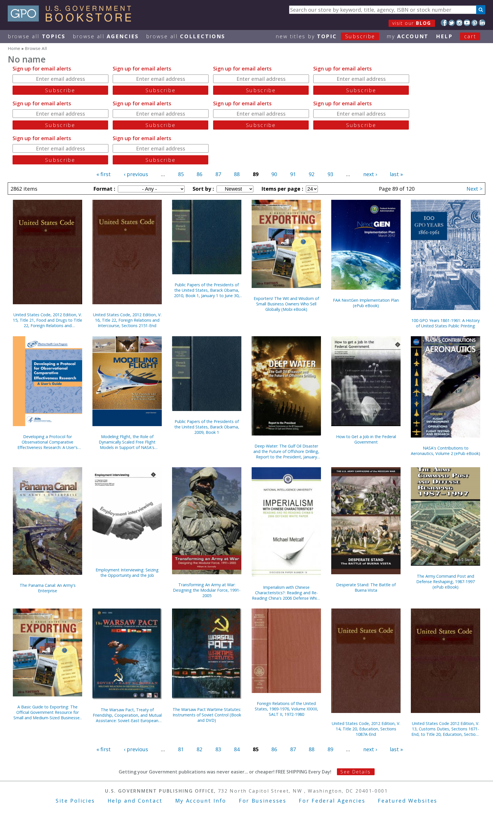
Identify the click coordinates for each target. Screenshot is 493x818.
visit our (411, 23)
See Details (355, 772)
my (408, 36)
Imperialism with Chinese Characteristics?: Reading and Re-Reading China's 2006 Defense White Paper (286, 593)
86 (199, 174)
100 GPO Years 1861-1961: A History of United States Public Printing (445, 323)
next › (370, 174)
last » (396, 174)
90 (274, 174)
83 (218, 749)
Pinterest (474, 22)
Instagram (459, 22)
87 (218, 174)
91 (293, 174)
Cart (470, 36)
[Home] (72, 19)
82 (199, 749)
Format (103, 188)
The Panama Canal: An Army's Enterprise (48, 588)
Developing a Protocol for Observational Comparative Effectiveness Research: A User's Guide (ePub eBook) (47, 442)
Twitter (451, 22)
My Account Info (201, 800)
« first (103, 174)
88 (237, 174)
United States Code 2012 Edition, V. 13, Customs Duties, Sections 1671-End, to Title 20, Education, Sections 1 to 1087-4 (445, 729)
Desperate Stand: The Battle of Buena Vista (366, 587)
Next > (474, 188)
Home (14, 48)
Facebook (444, 22)
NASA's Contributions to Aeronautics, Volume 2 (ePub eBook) (445, 450)
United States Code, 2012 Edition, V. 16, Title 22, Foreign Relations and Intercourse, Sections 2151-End (127, 320)
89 (330, 749)
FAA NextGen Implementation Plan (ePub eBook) (366, 302)
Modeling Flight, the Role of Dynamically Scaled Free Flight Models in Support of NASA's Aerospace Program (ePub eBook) (127, 442)
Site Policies (75, 800)
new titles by (325, 36)
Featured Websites (407, 800)
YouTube (467, 22)
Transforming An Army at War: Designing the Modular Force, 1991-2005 (207, 590)
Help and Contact (135, 800)
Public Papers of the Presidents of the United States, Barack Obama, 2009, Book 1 (206, 427)
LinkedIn (482, 22)
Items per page (281, 188)
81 (181, 749)
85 (181, 174)
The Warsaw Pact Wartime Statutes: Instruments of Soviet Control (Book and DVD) (207, 715)
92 (311, 174)
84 (237, 749)
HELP (444, 36)
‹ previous (136, 174)
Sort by (203, 188)
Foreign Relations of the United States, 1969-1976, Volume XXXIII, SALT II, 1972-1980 (286, 709)
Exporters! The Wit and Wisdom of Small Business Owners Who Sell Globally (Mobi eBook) (286, 304)
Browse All (36, 36)
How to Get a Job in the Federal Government (366, 439)
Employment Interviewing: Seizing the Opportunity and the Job (127, 572)
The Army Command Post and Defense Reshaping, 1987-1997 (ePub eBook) (445, 581)
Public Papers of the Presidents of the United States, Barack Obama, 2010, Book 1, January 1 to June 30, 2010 (207, 290)
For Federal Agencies (332, 800)
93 (330, 174)
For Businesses (262, 800)
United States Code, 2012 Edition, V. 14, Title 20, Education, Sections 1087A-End (366, 729)
